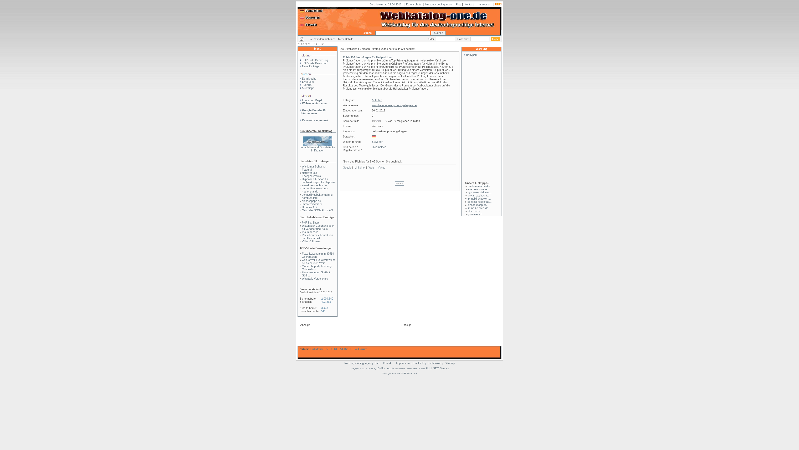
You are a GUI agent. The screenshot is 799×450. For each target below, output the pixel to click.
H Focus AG (309, 207)
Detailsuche (309, 78)
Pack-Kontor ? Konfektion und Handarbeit (317, 237)
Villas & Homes (311, 241)
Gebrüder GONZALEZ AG (317, 210)
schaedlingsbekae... (480, 201)
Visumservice (310, 232)
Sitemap (450, 363)
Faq (458, 4)
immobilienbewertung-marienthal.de (315, 190)
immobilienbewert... (479, 198)
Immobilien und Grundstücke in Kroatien (317, 149)
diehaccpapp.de (311, 200)
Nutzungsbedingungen (438, 4)
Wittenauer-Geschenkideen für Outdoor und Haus (318, 227)
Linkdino (360, 167)
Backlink (418, 363)
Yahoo (381, 167)
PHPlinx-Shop (310, 222)
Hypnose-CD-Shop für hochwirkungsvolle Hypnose (318, 181)
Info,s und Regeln (312, 100)
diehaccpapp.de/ (477, 204)
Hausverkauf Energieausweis (311, 174)
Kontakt (469, 4)
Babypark (472, 54)
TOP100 (307, 84)
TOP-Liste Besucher (314, 63)
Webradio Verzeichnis (315, 278)
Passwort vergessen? (315, 120)
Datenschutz (413, 4)
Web (371, 167)
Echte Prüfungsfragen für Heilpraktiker (367, 57)
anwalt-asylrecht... (479, 195)
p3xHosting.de (385, 368)
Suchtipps (308, 88)
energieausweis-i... (479, 189)
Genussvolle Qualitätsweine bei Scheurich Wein (318, 261)
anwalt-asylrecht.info (314, 185)
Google (347, 167)
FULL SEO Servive (437, 368)
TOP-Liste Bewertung (315, 60)
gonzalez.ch (475, 214)
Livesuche (308, 81)
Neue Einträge (310, 66)
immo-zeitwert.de (312, 204)
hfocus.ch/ (474, 211)
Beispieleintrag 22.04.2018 (386, 4)
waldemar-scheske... (480, 186)
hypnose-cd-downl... (480, 192)
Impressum (484, 4)
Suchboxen (434, 363)
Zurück (399, 183)
